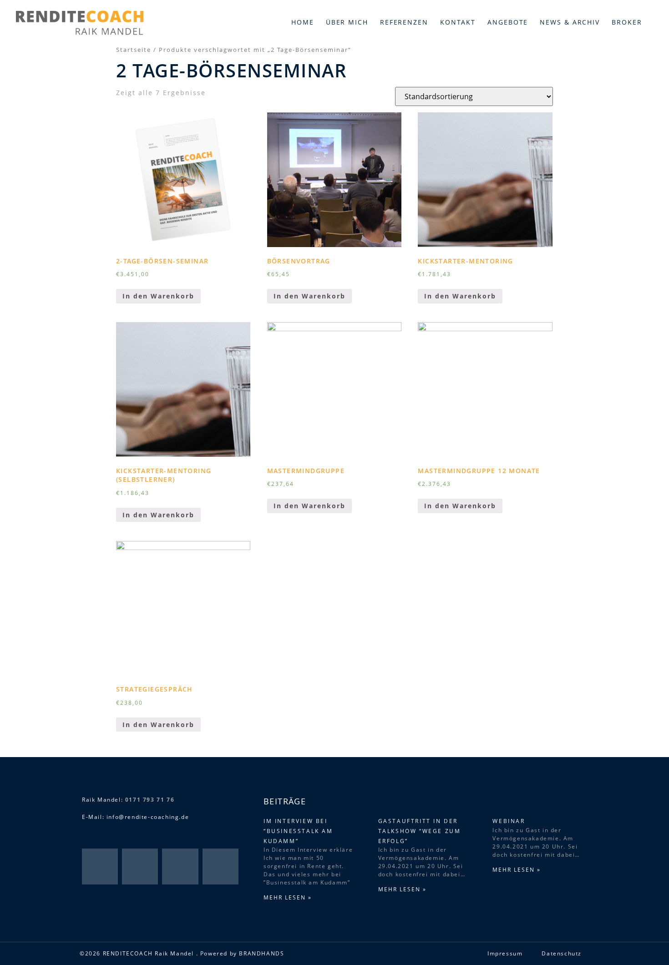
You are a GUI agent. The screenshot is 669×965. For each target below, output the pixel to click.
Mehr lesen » (288, 897)
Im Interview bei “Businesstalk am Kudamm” (298, 830)
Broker (627, 22)
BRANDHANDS (261, 953)
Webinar (508, 821)
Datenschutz (562, 953)
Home (302, 22)
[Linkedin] (180, 866)
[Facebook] (100, 866)
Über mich (347, 22)
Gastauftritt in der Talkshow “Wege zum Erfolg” (419, 830)
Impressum (504, 953)
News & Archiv (570, 22)
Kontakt (458, 22)
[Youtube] (220, 866)
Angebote (507, 22)
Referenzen (404, 22)
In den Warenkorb (158, 296)
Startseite (133, 49)
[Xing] (140, 866)
